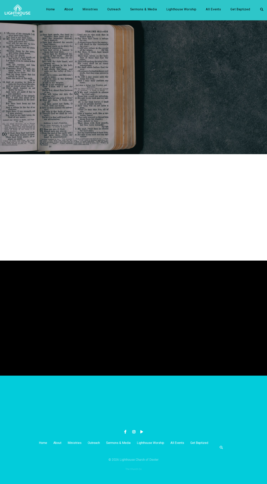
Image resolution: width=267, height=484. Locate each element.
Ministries (90, 9)
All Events (213, 9)
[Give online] (217, 397)
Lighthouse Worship (181, 9)
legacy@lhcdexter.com (50, 419)
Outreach (114, 9)
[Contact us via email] (49, 397)
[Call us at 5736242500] (105, 397)
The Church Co (133, 469)
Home (50, 9)
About (68, 9)
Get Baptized (240, 9)
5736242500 (105, 419)
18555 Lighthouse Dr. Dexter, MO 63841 (161, 419)
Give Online (217, 419)
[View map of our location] (161, 397)
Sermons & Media (143, 9)
